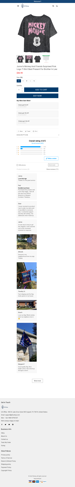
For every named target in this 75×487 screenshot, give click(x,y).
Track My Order (6, 442)
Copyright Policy (6, 470)
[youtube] (9, 424)
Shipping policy (6, 464)
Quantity (19, 85)
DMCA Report (37, 478)
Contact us (4, 439)
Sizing (3, 445)
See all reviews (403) (38, 143)
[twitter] (6, 424)
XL (34, 81)
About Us (4, 436)
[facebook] (2, 424)
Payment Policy (6, 467)
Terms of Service (6, 458)
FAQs (3, 433)
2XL (21, 77)
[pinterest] (13, 424)
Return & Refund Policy (8, 461)
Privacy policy (5, 455)
